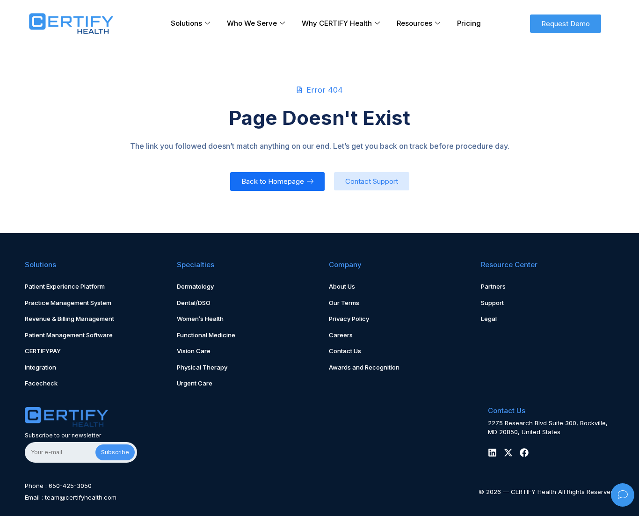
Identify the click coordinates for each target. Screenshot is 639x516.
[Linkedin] (492, 452)
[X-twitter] (508, 452)
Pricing (469, 23)
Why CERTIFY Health (337, 23)
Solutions (186, 23)
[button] (565, 24)
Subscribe (115, 452)
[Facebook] (524, 452)
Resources (414, 23)
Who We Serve (252, 23)
